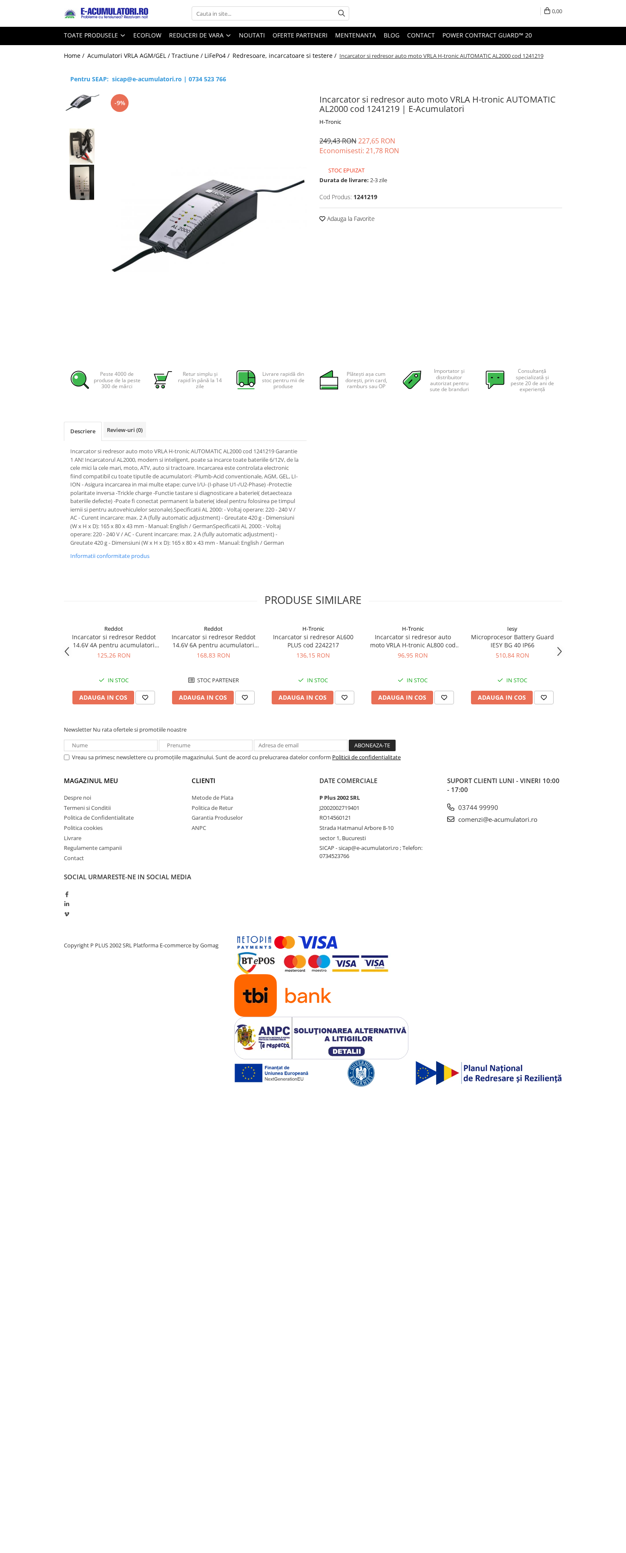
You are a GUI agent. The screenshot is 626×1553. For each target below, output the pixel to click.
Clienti (203, 780)
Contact (421, 35)
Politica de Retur (212, 808)
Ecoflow (147, 35)
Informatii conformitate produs (109, 556)
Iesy (512, 628)
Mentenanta (355, 35)
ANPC (199, 828)
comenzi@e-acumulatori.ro (497, 819)
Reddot (113, 628)
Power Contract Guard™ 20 (487, 35)
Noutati (252, 35)
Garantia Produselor (217, 817)
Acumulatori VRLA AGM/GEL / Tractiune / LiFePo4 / (159, 55)
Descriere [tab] (82, 431)
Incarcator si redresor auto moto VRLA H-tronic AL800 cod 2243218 (413, 641)
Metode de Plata (212, 797)
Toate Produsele (92, 35)
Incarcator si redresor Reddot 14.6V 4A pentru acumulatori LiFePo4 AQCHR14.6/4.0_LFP (114, 641)
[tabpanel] (205, 219)
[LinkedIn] (66, 904)
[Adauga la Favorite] (145, 697)
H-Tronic (330, 122)
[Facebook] (66, 894)
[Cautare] (341, 13)
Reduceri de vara (197, 35)
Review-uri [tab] (125, 430)
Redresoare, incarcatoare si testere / (285, 55)
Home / (75, 55)
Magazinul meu (91, 780)
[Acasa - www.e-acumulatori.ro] (106, 13)
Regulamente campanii (93, 848)
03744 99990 (477, 807)
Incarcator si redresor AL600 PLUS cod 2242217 (313, 641)
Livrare (72, 838)
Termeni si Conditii (87, 808)
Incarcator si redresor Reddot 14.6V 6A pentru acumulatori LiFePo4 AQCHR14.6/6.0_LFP (214, 641)
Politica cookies (83, 828)
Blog (391, 35)
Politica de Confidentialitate (99, 817)
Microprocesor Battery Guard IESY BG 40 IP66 (512, 641)
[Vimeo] (66, 914)
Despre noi (77, 797)
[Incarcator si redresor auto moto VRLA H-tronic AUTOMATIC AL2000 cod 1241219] (205, 219)
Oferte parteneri (300, 35)
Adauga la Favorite (350, 219)
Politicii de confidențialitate (366, 757)
